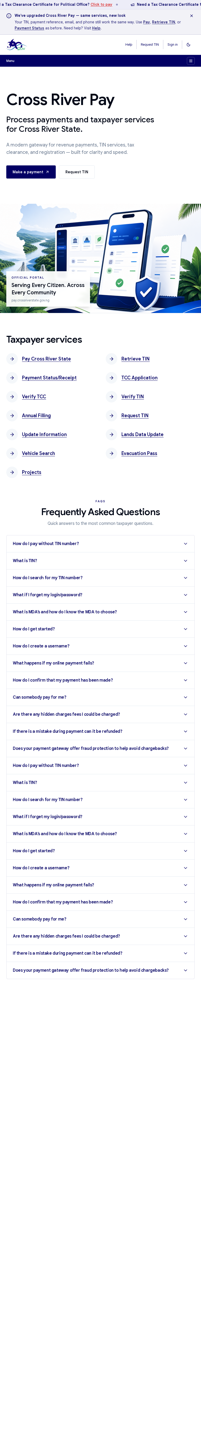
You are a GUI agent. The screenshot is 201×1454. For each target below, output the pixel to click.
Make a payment (28, 172)
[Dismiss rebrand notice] (191, 16)
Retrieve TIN (163, 22)
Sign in (173, 44)
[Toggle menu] (191, 61)
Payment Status (29, 28)
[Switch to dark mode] (188, 44)
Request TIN (150, 44)
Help (96, 28)
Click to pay (101, 4)
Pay (146, 22)
